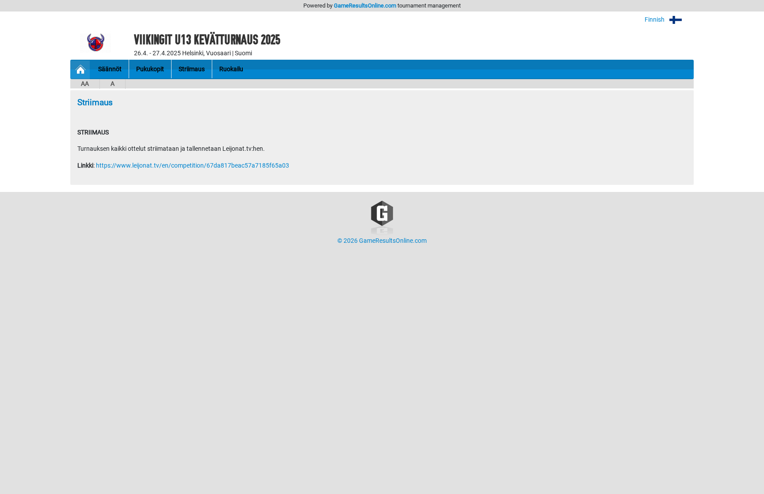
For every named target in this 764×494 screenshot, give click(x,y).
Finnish (655, 19)
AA (85, 84)
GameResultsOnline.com (365, 5)
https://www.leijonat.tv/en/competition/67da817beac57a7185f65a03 (192, 165)
